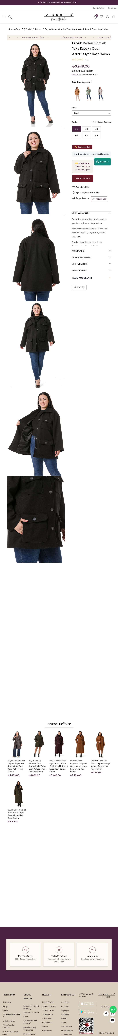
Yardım (45, 1026)
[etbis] (86, 1026)
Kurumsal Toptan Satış (10, 1033)
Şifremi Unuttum (49, 1006)
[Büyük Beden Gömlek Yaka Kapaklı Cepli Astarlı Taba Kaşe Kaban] (77, 93)
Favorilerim (47, 1022)
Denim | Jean (67, 1034)
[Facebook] (106, 1013)
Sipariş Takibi (98, 8)
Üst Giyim (65, 1002)
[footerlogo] (106, 995)
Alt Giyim (65, 1006)
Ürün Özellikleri (80, 213)
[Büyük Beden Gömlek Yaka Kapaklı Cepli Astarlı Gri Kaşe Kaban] (100, 93)
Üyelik (5, 1010)
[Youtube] (112, 1020)
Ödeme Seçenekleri (82, 257)
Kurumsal (112, 8)
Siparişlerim (47, 1014)
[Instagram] (112, 1013)
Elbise (63, 1018)
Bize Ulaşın (47, 1030)
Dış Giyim (65, 1010)
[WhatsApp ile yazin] (113, 1009)
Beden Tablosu (104, 122)
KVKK (25, 1016)
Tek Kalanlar (66, 1026)
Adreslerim (47, 1018)
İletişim (6, 1006)
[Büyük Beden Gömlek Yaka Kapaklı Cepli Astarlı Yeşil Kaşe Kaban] (89, 93)
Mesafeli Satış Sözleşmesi (29, 1028)
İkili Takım (65, 1014)
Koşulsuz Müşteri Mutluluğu (31, 1007)
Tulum (63, 1022)
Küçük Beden (67, 1030)
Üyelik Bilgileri (48, 1002)
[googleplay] (87, 1012)
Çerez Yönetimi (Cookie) (30, 1021)
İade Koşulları (9, 1021)
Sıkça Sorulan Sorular (9, 1026)
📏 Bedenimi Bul (82, 147)
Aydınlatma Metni (31, 1012)
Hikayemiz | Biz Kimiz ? (12, 1015)
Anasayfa (7, 1002)
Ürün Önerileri (79, 264)
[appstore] (87, 1003)
